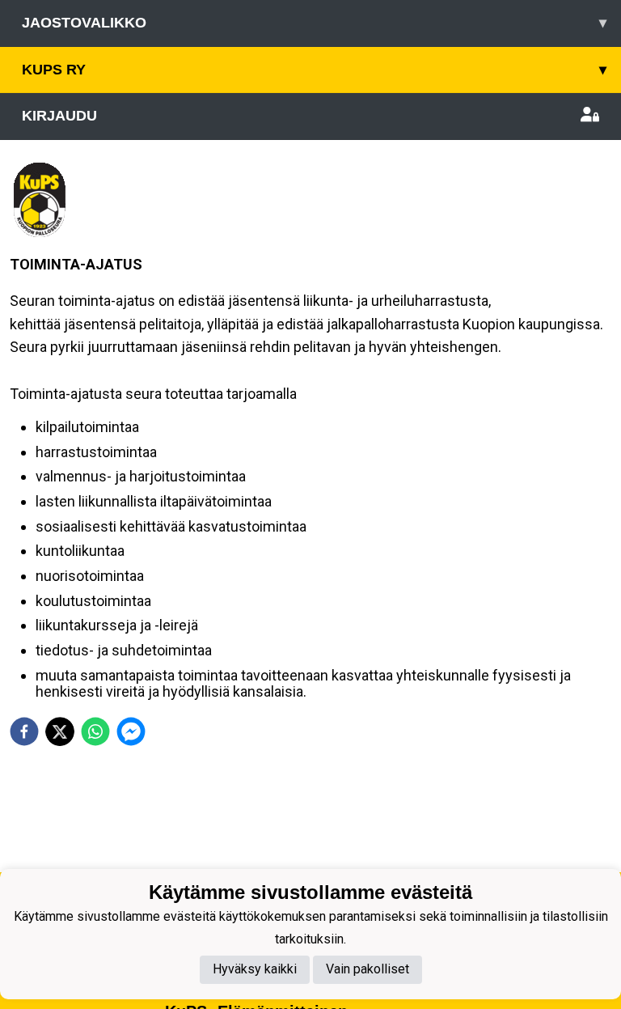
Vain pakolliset (367, 969)
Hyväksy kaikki (255, 969)
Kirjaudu (59, 116)
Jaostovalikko (314, 23)
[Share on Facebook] (24, 731)
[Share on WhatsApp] (95, 731)
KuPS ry (314, 69)
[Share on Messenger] (131, 731)
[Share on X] (59, 731)
